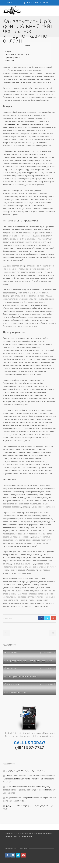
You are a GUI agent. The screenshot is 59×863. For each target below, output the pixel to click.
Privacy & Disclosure (23, 836)
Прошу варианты (12, 57)
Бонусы (8, 51)
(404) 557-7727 (29, 747)
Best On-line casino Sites (15, 692)
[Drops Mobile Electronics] (16, 10)
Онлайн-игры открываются (17, 54)
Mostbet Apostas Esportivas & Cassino (20, 676)
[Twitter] (18, 855)
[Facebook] (7, 855)
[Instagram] (12, 855)
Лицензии (9, 60)
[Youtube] (23, 855)
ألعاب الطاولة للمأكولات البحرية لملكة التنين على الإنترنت (27, 770)
